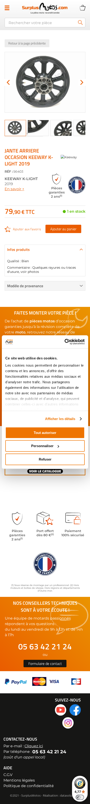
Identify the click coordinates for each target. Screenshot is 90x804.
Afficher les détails (60, 419)
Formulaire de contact (45, 663)
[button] (8, 82)
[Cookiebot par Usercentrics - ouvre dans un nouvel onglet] (65, 342)
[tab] (45, 249)
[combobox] (45, 22)
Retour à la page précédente (27, 43)
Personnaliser (42, 446)
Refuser (45, 459)
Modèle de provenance (25, 286)
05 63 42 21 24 (45, 646)
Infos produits (18, 249)
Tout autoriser (45, 432)
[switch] (80, 797)
